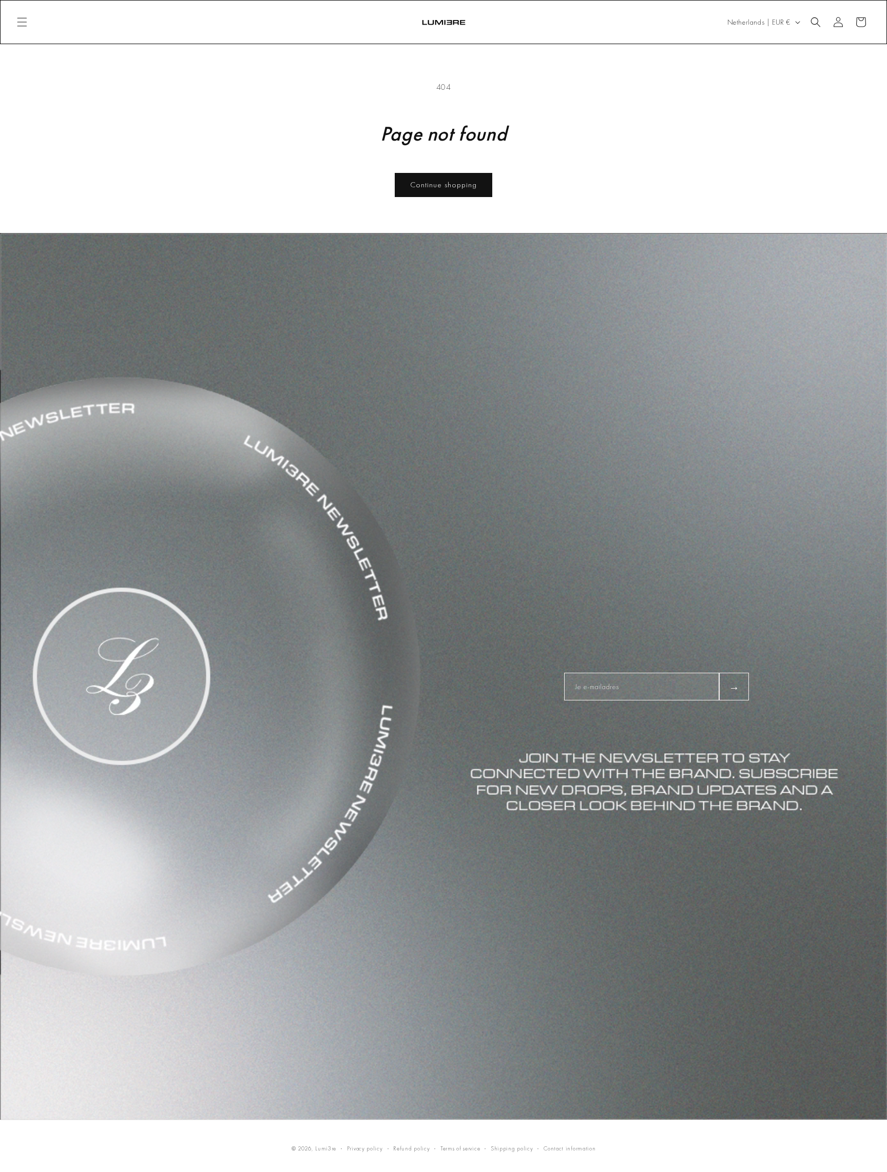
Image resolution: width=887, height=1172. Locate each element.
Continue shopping (443, 185)
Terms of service (460, 1148)
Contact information (569, 1148)
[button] (22, 22)
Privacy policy (365, 1148)
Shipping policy (512, 1148)
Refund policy (411, 1148)
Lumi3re (325, 1148)
